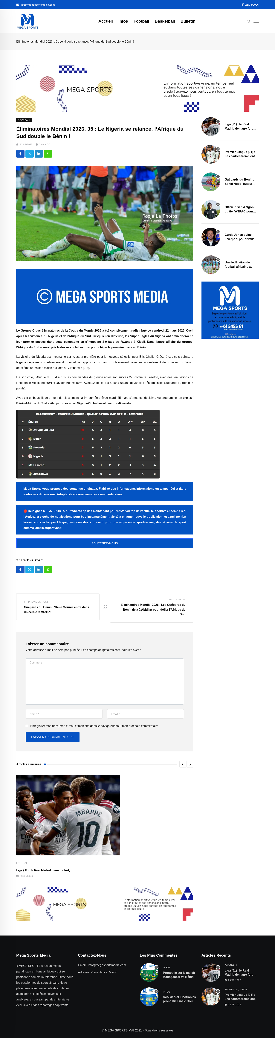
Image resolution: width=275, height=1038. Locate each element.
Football (141, 21)
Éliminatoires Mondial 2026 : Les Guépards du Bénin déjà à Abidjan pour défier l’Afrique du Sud (153, 609)
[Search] (249, 21)
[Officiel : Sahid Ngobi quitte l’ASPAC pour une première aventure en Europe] (210, 209)
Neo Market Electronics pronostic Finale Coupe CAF (179, 1001)
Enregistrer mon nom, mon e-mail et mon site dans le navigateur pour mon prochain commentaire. (94, 726)
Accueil (105, 21)
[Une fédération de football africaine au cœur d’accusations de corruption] (210, 264)
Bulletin (188, 21)
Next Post (174, 599)
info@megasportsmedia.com (38, 4)
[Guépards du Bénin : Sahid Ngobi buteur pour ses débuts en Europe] (210, 182)
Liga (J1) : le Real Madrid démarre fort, (43, 870)
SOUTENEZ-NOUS (104, 543)
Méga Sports (32, 488)
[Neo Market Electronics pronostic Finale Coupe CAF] (149, 996)
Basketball (165, 21)
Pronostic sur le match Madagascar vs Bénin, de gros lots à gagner (179, 977)
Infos (123, 21)
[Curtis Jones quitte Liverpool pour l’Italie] (210, 237)
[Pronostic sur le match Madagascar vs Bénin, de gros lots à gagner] (149, 972)
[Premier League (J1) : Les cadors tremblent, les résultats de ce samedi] (210, 154)
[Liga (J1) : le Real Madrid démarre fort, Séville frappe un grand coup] (210, 126)
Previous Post (38, 602)
